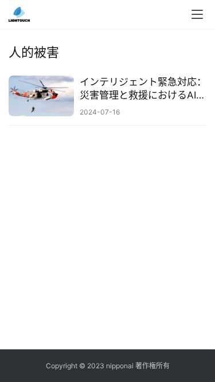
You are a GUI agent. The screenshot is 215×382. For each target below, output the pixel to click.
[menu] (197, 14)
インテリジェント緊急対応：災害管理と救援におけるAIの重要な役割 (143, 89)
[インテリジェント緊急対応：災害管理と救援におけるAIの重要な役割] (41, 96)
